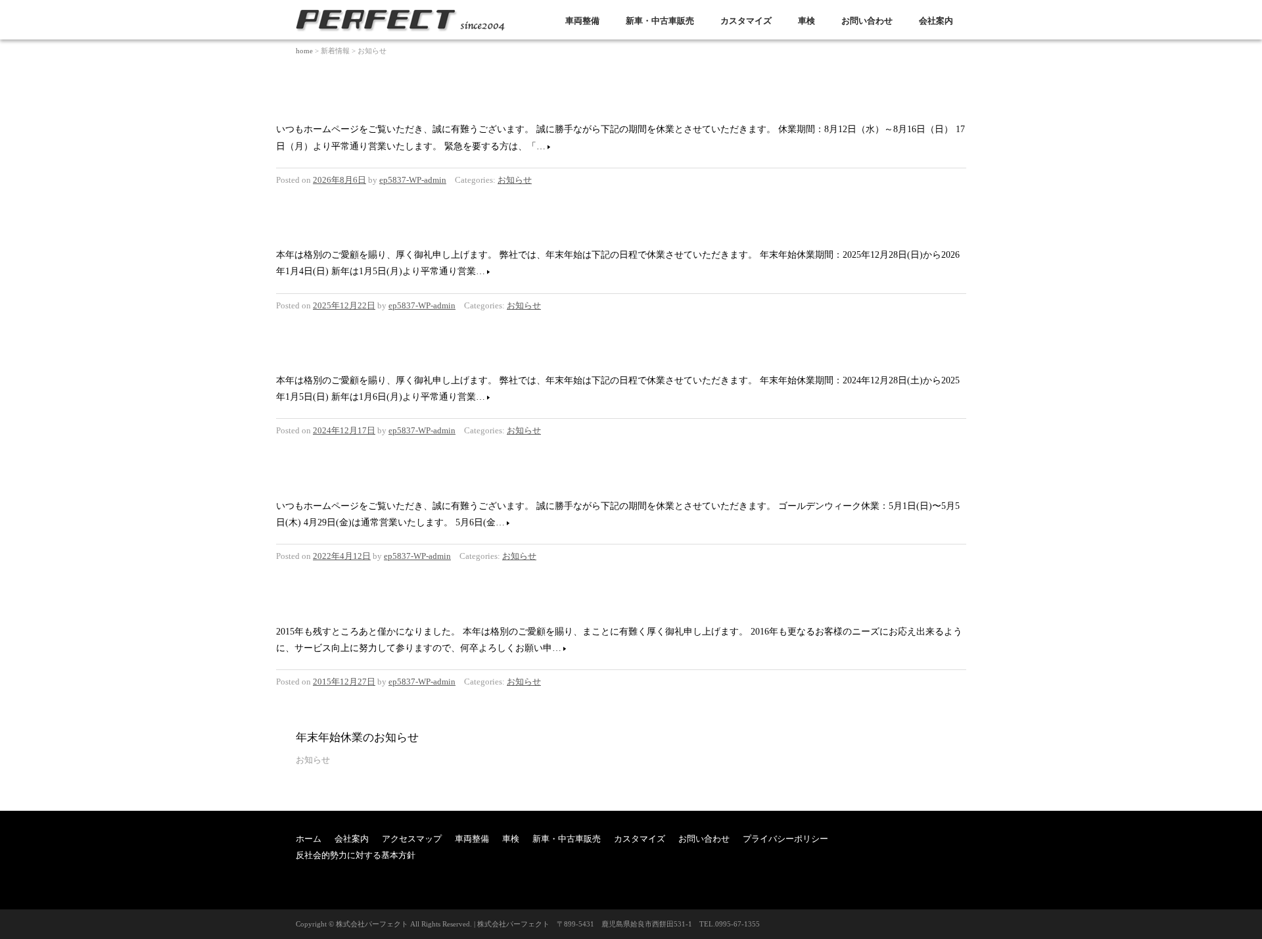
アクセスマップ (412, 839)
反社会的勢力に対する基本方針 (355, 855)
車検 (806, 21)
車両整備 (582, 21)
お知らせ (515, 180)
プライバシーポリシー (785, 839)
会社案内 (936, 21)
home (304, 51)
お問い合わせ (867, 21)
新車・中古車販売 (660, 21)
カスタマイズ (746, 21)
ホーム (308, 839)
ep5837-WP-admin (412, 180)
